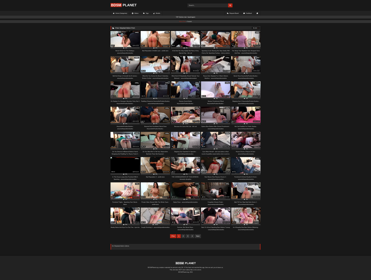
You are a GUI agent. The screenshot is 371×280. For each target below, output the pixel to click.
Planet (124, 5)
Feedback (248, 13)
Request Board (234, 13)
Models (157, 13)
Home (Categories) (121, 13)
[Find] (230, 5)
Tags (147, 13)
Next (197, 236)
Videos (136, 13)
